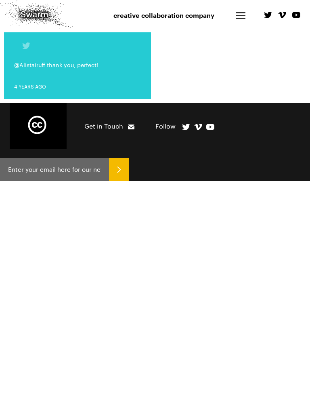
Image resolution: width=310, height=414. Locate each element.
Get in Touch (103, 126)
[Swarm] (36, 14)
